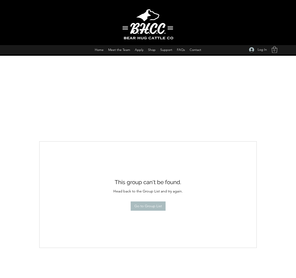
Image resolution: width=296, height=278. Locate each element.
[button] (274, 49)
